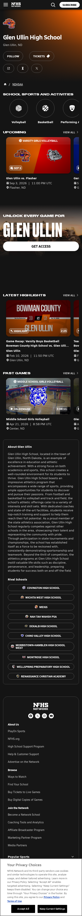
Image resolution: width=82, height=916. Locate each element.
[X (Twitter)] (37, 715)
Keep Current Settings (52, 908)
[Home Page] (5, 84)
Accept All (23, 908)
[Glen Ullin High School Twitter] (36, 68)
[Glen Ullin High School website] (8, 68)
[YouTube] (51, 715)
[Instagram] (44, 715)
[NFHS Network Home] (16, 4)
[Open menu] (5, 4)
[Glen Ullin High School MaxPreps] (22, 68)
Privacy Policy (52, 897)
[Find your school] (53, 4)
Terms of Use (14, 901)
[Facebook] (30, 715)
